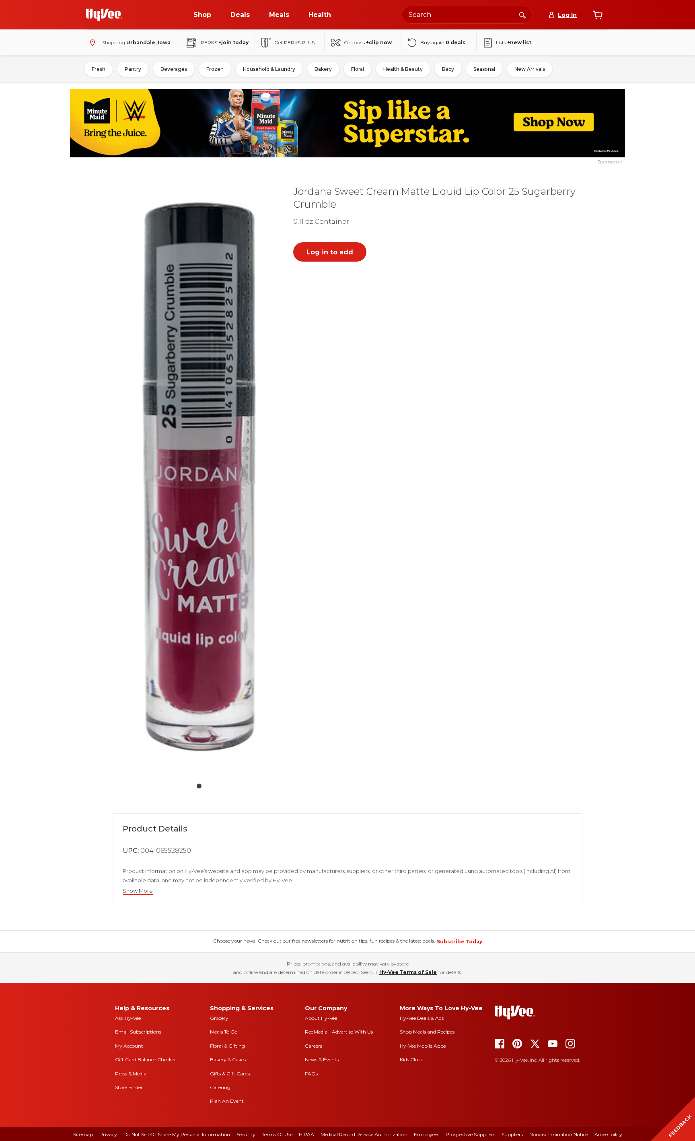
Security (245, 1134)
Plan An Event (227, 1101)
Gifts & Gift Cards (230, 1074)
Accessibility (608, 1134)
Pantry (133, 69)
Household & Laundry (269, 69)
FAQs (311, 1074)
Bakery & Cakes (228, 1059)
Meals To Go (223, 1032)
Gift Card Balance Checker (145, 1059)
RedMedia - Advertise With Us (339, 1032)
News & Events (322, 1059)
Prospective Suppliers (470, 1134)
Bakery (323, 69)
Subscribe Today (459, 942)
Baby (448, 69)
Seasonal (484, 69)
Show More (138, 891)
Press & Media (130, 1074)
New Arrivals (529, 69)
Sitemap (83, 1134)
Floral (357, 69)
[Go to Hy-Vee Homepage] (104, 14)
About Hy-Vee (321, 1018)
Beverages (173, 69)
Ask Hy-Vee (128, 1018)
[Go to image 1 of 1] (199, 786)
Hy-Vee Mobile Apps (423, 1046)
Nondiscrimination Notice (558, 1134)
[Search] (522, 14)
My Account (129, 1046)
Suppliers (512, 1134)
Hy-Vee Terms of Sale (408, 972)
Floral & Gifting (227, 1046)
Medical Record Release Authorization (364, 1134)
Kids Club (411, 1059)
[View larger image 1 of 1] (199, 477)
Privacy (108, 1134)
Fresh (98, 69)
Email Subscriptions (138, 1032)
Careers (313, 1046)
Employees (426, 1134)
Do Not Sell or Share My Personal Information (176, 1134)
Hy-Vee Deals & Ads (422, 1018)
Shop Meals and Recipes (427, 1032)
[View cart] (597, 15)
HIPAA (306, 1134)
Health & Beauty (403, 69)
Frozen (215, 69)
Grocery (219, 1018)
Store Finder (129, 1087)
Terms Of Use (277, 1134)
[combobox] (467, 15)
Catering (220, 1087)
